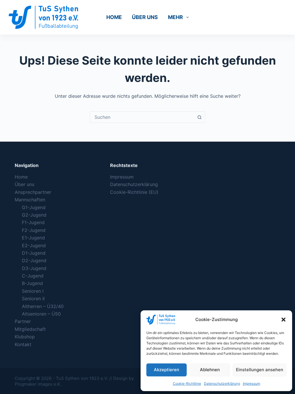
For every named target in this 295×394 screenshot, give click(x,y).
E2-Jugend (34, 245)
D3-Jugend (34, 268)
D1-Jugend (34, 253)
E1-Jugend (33, 238)
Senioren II (33, 298)
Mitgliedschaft (30, 329)
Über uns (145, 17)
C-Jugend (33, 276)
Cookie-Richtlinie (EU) (134, 192)
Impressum (251, 383)
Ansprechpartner (33, 192)
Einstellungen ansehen (259, 369)
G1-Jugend (34, 207)
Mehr (175, 17)
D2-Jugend (34, 260)
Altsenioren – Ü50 (41, 314)
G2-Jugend (34, 215)
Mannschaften (30, 199)
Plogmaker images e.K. (38, 384)
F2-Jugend (34, 230)
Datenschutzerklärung (222, 383)
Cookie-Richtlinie (187, 383)
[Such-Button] (199, 117)
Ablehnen (210, 369)
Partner (23, 321)
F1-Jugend (33, 222)
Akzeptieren (166, 369)
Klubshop (25, 336)
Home (114, 17)
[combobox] (142, 117)
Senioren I (33, 291)
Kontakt (23, 344)
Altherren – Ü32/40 (43, 306)
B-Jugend (32, 283)
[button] (283, 319)
